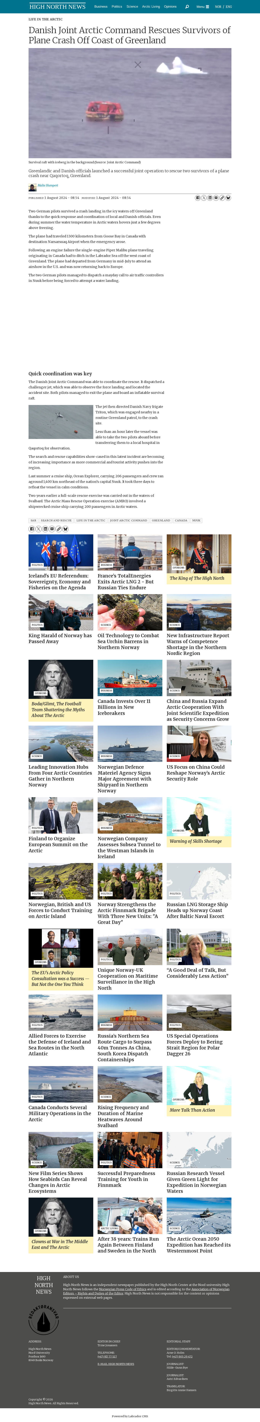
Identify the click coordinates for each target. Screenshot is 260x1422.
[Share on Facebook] (198, 198)
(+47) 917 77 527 (107, 1356)
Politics (117, 6)
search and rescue (56, 520)
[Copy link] (222, 198)
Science (132, 6)
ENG (229, 7)
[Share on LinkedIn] (210, 198)
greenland (161, 520)
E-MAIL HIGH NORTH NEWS (116, 1364)
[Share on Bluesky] (228, 198)
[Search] (187, 6)
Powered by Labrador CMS (130, 1416)
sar (33, 520)
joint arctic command (128, 520)
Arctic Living (151, 6)
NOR (218, 7)
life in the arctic (91, 520)
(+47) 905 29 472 (182, 1356)
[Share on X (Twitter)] (204, 198)
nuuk (196, 520)
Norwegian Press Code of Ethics (122, 1289)
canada (181, 520)
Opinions (170, 6)
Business (101, 6)
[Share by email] (216, 198)
